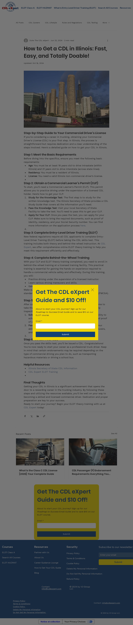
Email (39, 321)
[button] (92, 289)
